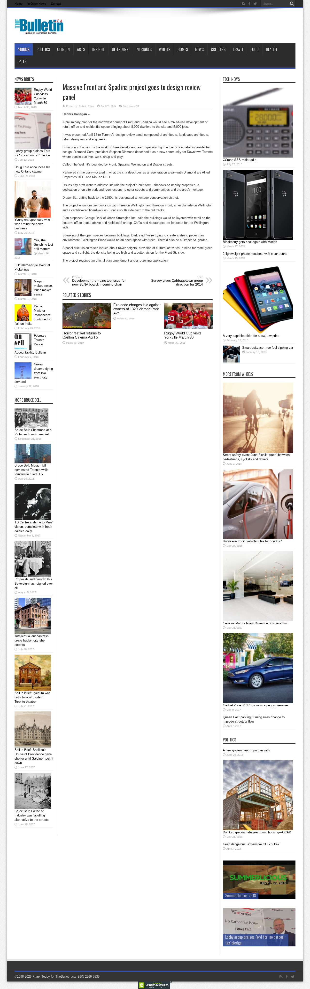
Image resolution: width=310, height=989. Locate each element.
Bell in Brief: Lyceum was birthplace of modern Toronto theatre (32, 697)
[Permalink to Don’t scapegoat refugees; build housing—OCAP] (258, 829)
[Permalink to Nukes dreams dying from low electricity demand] (23, 378)
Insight (98, 49)
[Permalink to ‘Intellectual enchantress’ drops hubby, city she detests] (33, 633)
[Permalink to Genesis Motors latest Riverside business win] (258, 620)
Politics (43, 49)
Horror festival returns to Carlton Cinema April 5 (81, 335)
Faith (22, 61)
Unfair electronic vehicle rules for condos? (252, 541)
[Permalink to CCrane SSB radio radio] (258, 157)
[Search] (291, 3)
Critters (218, 49)
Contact (56, 3)
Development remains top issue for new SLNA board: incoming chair (99, 281)
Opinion (63, 49)
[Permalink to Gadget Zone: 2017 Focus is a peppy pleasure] (258, 702)
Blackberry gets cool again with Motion (250, 242)
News (199, 49)
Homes (183, 49)
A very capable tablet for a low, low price (251, 336)
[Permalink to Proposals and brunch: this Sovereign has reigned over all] (33, 576)
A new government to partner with (246, 750)
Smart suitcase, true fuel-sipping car (267, 347)
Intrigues (144, 49)
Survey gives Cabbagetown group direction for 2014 (177, 281)
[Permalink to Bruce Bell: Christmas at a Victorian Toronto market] (31, 427)
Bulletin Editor (86, 106)
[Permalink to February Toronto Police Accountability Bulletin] (23, 349)
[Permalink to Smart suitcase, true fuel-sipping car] (231, 361)
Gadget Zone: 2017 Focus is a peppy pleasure (255, 705)
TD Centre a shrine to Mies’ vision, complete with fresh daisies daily (34, 527)
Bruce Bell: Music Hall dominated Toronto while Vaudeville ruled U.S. (31, 470)
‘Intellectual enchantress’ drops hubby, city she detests (32, 640)
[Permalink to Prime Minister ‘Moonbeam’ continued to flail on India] (23, 320)
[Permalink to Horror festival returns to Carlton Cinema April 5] (86, 327)
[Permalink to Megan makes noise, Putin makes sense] (23, 295)
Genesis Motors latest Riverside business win (255, 623)
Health (271, 49)
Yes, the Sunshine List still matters (43, 244)
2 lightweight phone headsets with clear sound (255, 254)
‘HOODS (23, 49)
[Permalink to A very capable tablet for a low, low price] (258, 332)
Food (255, 49)
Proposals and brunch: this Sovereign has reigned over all (34, 583)
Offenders (120, 49)
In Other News (36, 3)
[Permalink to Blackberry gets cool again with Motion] (258, 239)
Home (19, 3)
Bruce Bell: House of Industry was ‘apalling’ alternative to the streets (32, 815)
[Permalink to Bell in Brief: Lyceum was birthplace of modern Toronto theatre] (33, 690)
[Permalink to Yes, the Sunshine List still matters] (23, 254)
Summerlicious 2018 (240, 895)
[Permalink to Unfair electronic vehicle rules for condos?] (258, 538)
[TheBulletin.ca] (41, 31)
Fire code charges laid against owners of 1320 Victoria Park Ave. (137, 309)
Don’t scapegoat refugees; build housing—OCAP (257, 832)
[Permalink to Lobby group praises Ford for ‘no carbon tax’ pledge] (33, 148)
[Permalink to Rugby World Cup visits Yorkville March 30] (188, 327)
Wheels (164, 49)
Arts (81, 49)
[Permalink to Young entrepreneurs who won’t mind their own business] (33, 216)
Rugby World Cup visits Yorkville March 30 (183, 335)
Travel (238, 49)
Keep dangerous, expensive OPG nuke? (251, 844)
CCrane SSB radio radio (239, 160)
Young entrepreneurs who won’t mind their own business (32, 224)
